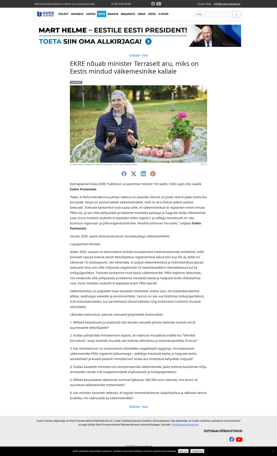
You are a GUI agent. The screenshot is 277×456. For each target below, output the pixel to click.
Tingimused (197, 451)
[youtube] (158, 4)
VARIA (141, 14)
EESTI (101, 14)
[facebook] (153, 4)
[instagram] (152, 174)
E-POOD (163, 14)
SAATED (91, 14)
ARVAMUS (77, 14)
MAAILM (113, 14)
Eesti (145, 55)
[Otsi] (236, 14)
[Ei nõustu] (273, 451)
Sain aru (183, 451)
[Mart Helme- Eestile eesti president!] (138, 35)
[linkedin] (143, 174)
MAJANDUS (128, 14)
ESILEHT (63, 14)
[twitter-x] (133, 174)
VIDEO (152, 14)
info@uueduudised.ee (227, 4)
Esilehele (134, 55)
